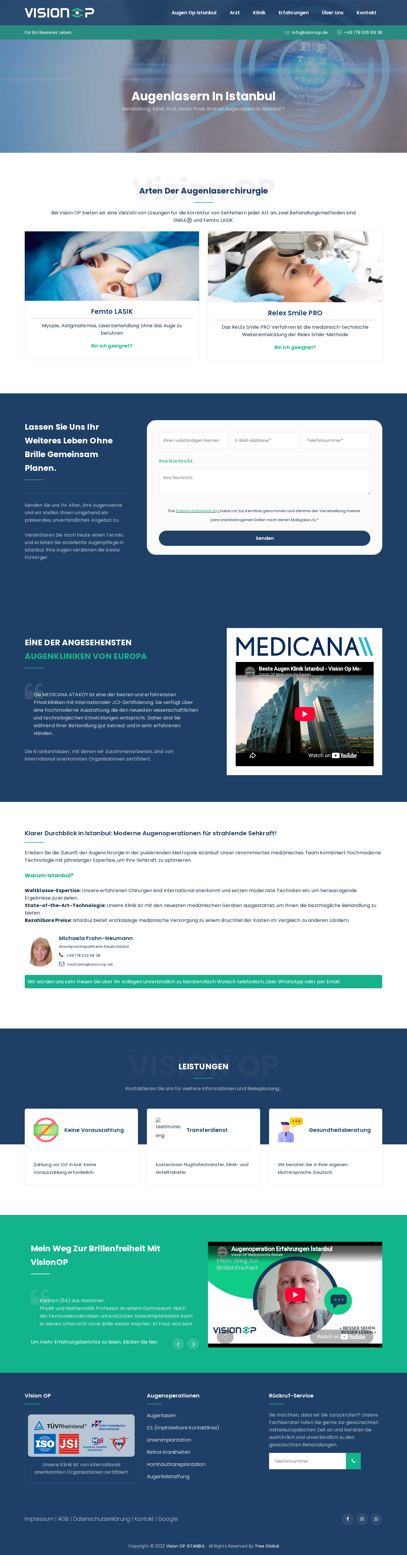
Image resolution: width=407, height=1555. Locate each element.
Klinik (259, 12)
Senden (265, 538)
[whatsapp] (376, 1519)
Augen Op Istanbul (194, 12)
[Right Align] (353, 1461)
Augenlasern (161, 1415)
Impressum (39, 1519)
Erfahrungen (294, 12)
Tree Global (267, 1546)
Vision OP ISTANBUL (185, 1546)
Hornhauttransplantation (176, 1464)
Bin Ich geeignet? (112, 345)
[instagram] (362, 1519)
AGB (63, 1519)
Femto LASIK (112, 311)
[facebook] (348, 1519)
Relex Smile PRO (295, 313)
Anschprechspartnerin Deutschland (94, 955)
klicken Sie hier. (141, 1342)
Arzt (235, 12)
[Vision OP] (60, 12)
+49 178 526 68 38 (363, 32)
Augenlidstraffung (168, 1476)
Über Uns (333, 12)
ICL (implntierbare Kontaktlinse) (183, 1427)
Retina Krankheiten (168, 1452)
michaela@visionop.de (90, 964)
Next (193, 1344)
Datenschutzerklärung (197, 511)
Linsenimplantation (169, 1439)
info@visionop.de (310, 32)
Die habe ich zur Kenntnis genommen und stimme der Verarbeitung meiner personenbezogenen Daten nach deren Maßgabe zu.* (264, 515)
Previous (178, 1344)
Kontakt (366, 12)
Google (168, 1519)
